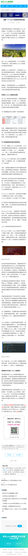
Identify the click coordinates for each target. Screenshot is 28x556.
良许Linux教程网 (5, 10)
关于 (25, 6)
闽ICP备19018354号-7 (12, 554)
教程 (7, 6)
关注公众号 (18, 543)
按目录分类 (15, 549)
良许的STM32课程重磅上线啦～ (10, 493)
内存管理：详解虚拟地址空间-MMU (11, 506)
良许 (6, 465)
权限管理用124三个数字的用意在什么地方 (11, 480)
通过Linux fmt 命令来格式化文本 (9, 484)
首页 (3, 6)
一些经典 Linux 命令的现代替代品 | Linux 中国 (14, 503)
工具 (16, 6)
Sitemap (20, 554)
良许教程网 (10, 405)
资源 (21, 6)
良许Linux (6, 470)
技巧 (15, 460)
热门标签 (10, 549)
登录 (20, 526)
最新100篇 (21, 549)
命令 (12, 460)
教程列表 (5, 549)
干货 (12, 6)
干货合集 (13, 10)
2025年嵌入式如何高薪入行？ (10, 496)
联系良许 (9, 543)
